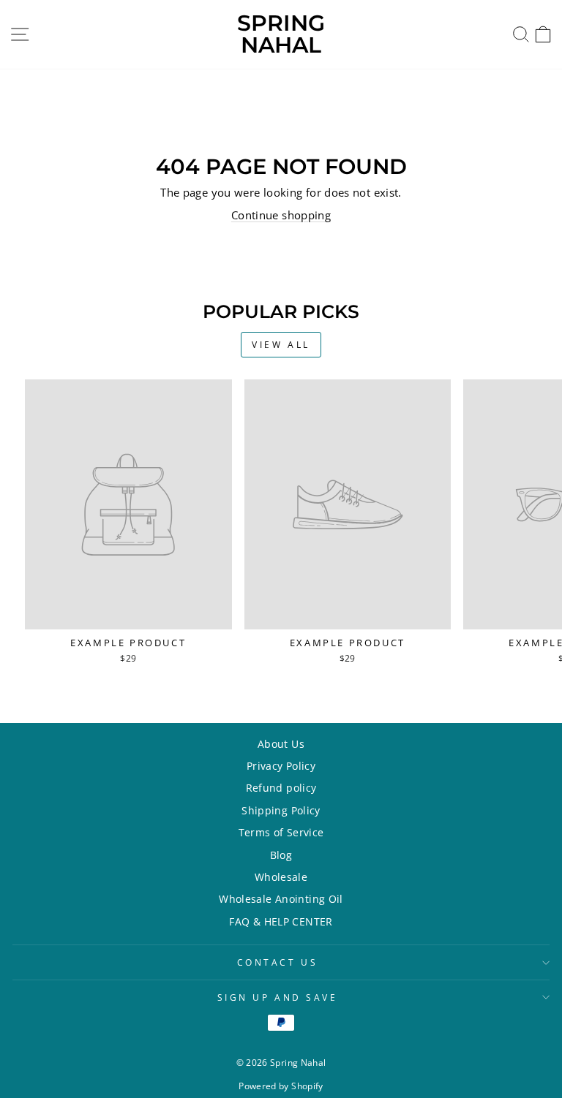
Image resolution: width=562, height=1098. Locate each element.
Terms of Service (281, 832)
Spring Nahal (281, 34)
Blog (281, 855)
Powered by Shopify (281, 1086)
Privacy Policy (281, 766)
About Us (281, 744)
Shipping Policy (281, 810)
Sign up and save (277, 997)
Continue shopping (281, 215)
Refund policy (281, 788)
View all (281, 344)
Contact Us (277, 962)
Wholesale (281, 877)
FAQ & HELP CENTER (280, 921)
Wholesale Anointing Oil (280, 899)
